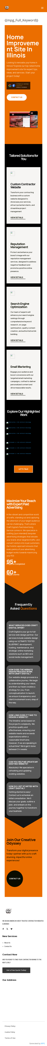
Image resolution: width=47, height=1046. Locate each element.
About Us (7, 943)
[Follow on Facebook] (3, 929)
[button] (23, 801)
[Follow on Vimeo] (11, 929)
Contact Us (16, 97)
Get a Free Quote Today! (16, 970)
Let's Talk (23, 469)
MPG (43, 1043)
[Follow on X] (7, 929)
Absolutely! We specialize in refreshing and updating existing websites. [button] (21, 770)
